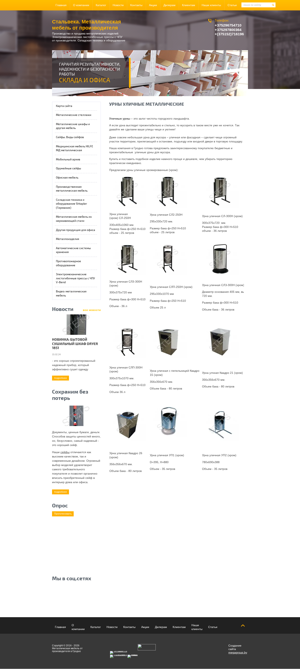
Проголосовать (63, 513)
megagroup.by (237, 652)
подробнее (60, 378)
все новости (92, 310)
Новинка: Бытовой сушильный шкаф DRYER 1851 (75, 343)
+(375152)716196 (229, 34)
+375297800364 (228, 30)
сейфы (65, 452)
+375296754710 (228, 25)
